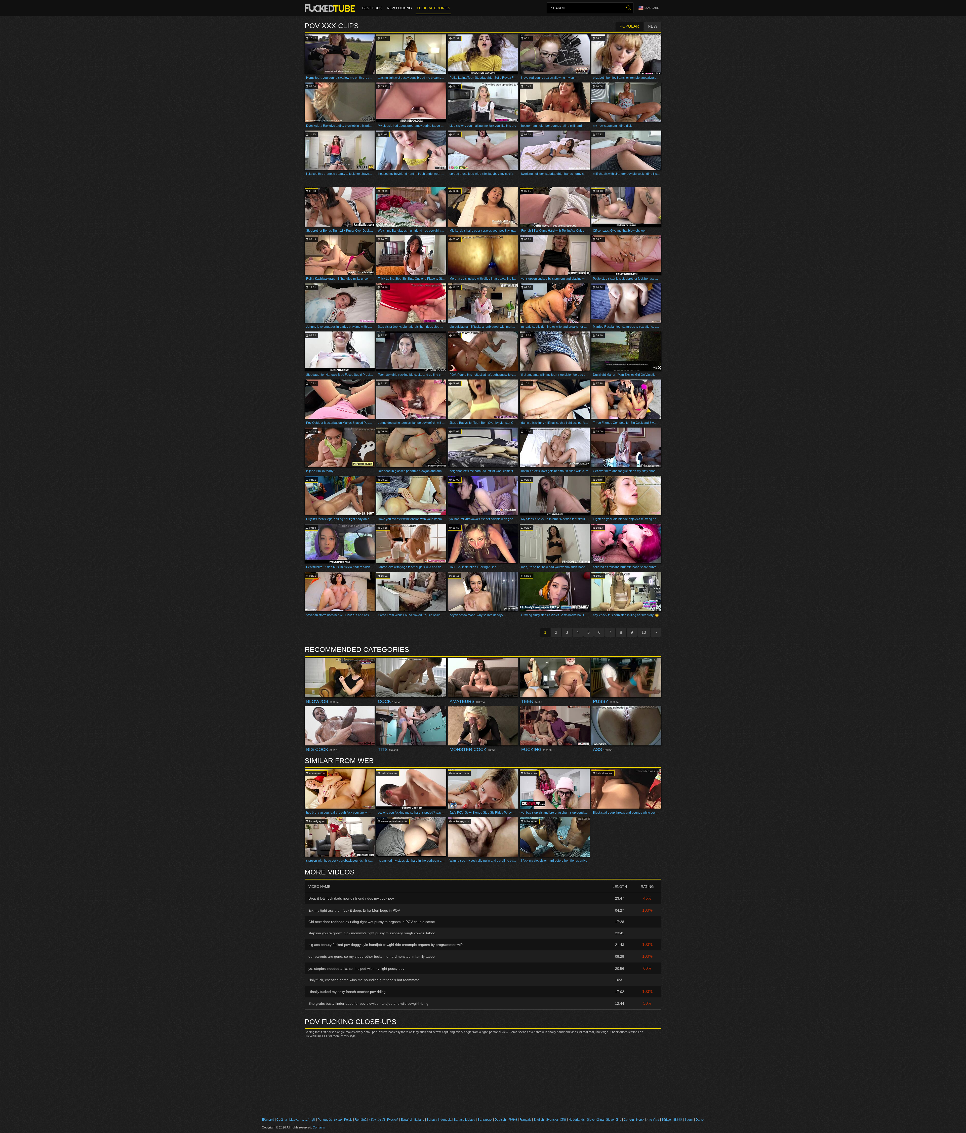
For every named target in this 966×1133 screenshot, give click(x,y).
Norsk (640, 1119)
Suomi (689, 1119)
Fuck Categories (433, 8)
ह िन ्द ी (377, 1119)
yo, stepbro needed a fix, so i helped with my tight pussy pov (356, 969)
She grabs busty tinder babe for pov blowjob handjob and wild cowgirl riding (368, 1003)
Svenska (552, 1119)
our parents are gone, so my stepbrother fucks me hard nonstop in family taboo (371, 956)
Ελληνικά (268, 1119)
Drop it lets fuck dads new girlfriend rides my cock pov (351, 898)
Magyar (294, 1119)
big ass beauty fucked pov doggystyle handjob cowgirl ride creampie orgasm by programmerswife (386, 945)
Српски (629, 1119)
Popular (629, 26)
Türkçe (666, 1119)
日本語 (677, 1119)
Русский (392, 1119)
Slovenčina (613, 1119)
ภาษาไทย (653, 1119)
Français (525, 1119)
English (539, 1119)
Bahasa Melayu (464, 1119)
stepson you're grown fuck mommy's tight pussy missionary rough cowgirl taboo (371, 933)
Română (361, 1119)
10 (643, 632)
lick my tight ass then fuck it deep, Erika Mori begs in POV (354, 910)
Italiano (419, 1119)
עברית (338, 1119)
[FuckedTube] (331, 8)
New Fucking (399, 8)
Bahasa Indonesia (439, 1119)
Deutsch (500, 1119)
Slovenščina (595, 1119)
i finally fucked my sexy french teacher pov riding (347, 992)
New (652, 26)
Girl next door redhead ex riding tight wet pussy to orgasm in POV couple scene (371, 922)
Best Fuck (372, 8)
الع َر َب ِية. (308, 1119)
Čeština (281, 1119)
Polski (348, 1119)
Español (406, 1119)
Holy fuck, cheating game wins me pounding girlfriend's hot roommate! (364, 980)
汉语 (563, 1119)
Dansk (700, 1119)
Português (325, 1119)
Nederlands (577, 1119)
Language (652, 8)
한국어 (512, 1119)
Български (484, 1119)
